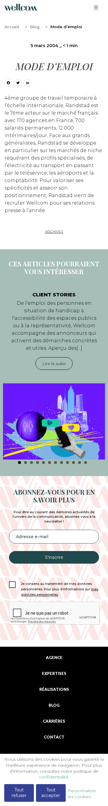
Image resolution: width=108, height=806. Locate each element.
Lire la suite (54, 363)
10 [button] (73, 462)
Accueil (11, 26)
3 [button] (31, 462)
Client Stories (54, 295)
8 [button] (61, 462)
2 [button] (25, 462)
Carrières (54, 721)
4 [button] (37, 462)
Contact (54, 737)
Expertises (54, 674)
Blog (34, 26)
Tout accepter (50, 793)
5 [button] (43, 462)
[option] (54, 373)
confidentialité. (54, 777)
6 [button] (49, 462)
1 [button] (19, 462)
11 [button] (79, 462)
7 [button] (55, 462)
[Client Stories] (54, 421)
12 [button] (85, 462)
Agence (54, 658)
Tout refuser (19, 793)
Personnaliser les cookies (82, 793)
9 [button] (67, 462)
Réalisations (54, 689)
